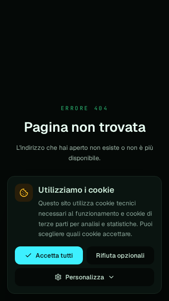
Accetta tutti (54, 255)
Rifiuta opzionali (120, 255)
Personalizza (84, 277)
